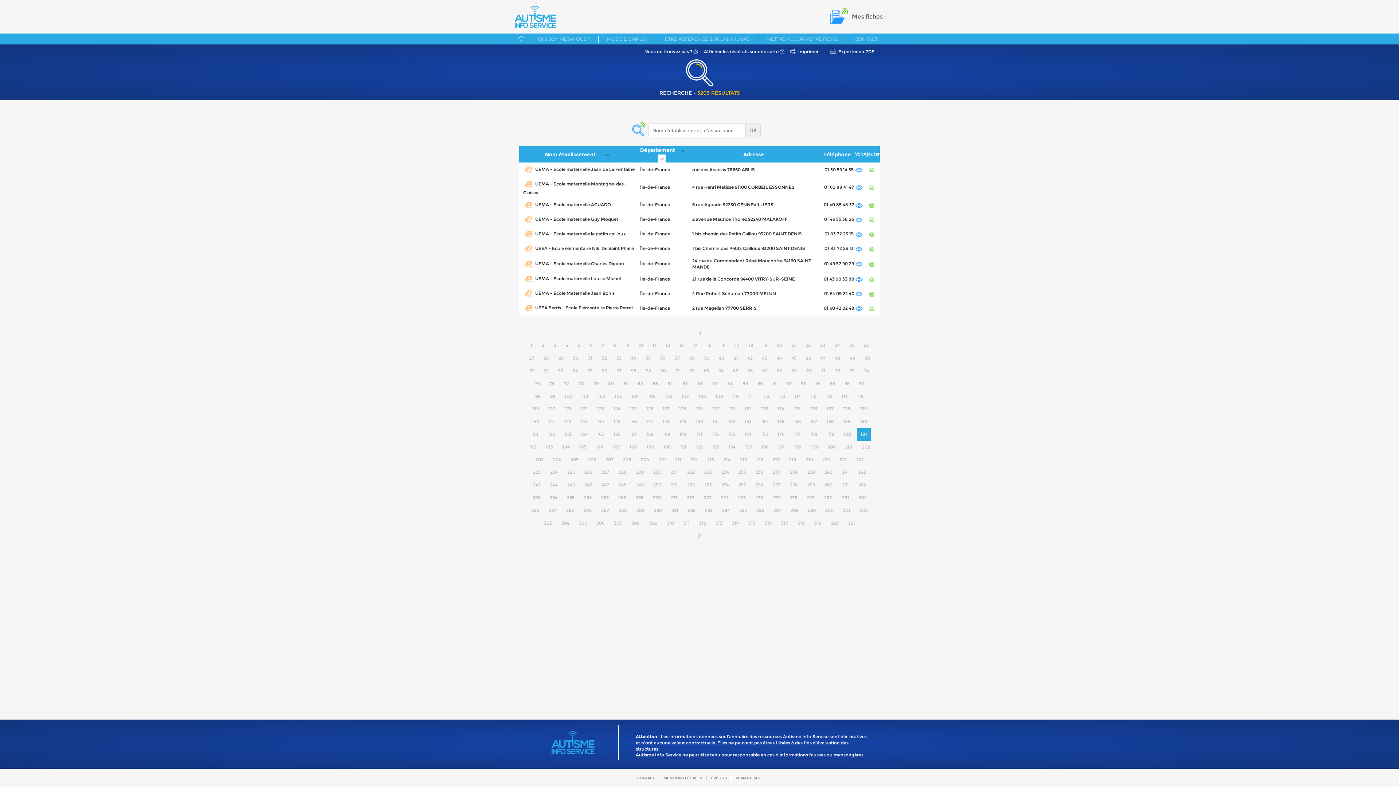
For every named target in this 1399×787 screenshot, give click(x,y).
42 (750, 358)
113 (782, 396)
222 (860, 459)
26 (866, 345)
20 (779, 345)
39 (706, 358)
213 (710, 459)
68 (779, 370)
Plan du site (749, 778)
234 (725, 472)
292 (691, 510)
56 (604, 370)
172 (715, 434)
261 (845, 485)
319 (817, 523)
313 (719, 523)
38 (692, 358)
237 (776, 472)
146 (633, 421)
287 (605, 510)
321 (851, 523)
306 (600, 523)
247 (605, 485)
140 (535, 421)
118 (860, 396)
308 (635, 523)
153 (748, 421)
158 (830, 421)
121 (568, 408)
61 (677, 370)
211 (678, 459)
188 (633, 447)
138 (846, 408)
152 (731, 421)
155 (780, 421)
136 (813, 408)
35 (648, 358)
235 (742, 472)
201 (849, 447)
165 (600, 434)
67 (764, 370)
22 (808, 345)
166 (617, 434)
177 (797, 434)
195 (748, 447)
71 (823, 370)
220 (826, 459)
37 (677, 358)
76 (551, 383)
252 (691, 485)
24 (837, 345)
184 (566, 447)
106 (668, 396)
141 (552, 421)
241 (845, 472)
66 (750, 370)
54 (575, 370)
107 (685, 396)
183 (549, 447)
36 (662, 358)
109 (719, 396)
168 (650, 434)
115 (813, 396)
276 (759, 497)
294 (726, 510)
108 (702, 396)
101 (585, 396)
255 (742, 485)
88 (730, 383)
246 (588, 485)
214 (727, 459)
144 (600, 421)
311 (686, 523)
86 (700, 383)
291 (674, 510)
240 (828, 472)
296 (760, 510)
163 (567, 434)
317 (784, 523)
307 (618, 523)
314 (735, 523)
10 (640, 345)
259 (811, 485)
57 (619, 370)
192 (699, 447)
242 (862, 472)
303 (548, 523)
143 (584, 421)
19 (765, 345)
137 (830, 408)
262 (862, 485)
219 (809, 459)
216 (759, 459)
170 (683, 434)
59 (648, 370)
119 (536, 408)
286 (588, 510)
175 (764, 434)
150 (699, 421)
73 (852, 370)
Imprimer (808, 51)
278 (793, 497)
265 (571, 497)
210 (662, 459)
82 (640, 383)
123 (600, 408)
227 (605, 472)
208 (627, 459)
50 (867, 358)
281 (845, 497)
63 (706, 370)
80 (611, 383)
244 (554, 485)
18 (751, 345)
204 (557, 459)
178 (814, 434)
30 (576, 358)
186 (599, 447)
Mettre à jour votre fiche (802, 39)
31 (590, 358)
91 (774, 383)
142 (567, 421)
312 (702, 523)
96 (847, 383)
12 (668, 345)
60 (663, 370)
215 (743, 459)
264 (553, 497)
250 (657, 485)
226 (588, 472)
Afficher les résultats (741, 51)
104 (635, 396)
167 (633, 434)
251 (674, 485)
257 (776, 485)
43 (764, 358)
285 (570, 510)
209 (645, 459)
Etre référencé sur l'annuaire (707, 39)
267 (605, 497)
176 (780, 434)
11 (654, 345)
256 (759, 485)
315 (751, 523)
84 (670, 383)
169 (666, 434)
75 (537, 383)
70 (809, 370)
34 (633, 358)
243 (537, 485)
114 (798, 396)
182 (532, 447)
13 (681, 345)
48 (837, 358)
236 (759, 472)
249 (640, 485)
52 (546, 370)
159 (846, 421)
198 (798, 447)
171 (699, 434)
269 (639, 497)
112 (766, 396)
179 (830, 434)
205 (575, 459)
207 (610, 459)
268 (622, 497)
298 (795, 510)
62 (691, 370)
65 (735, 370)
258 (794, 485)
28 (546, 358)
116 (829, 396)
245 (571, 485)
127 (666, 408)
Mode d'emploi (627, 39)
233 (708, 472)
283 (535, 510)
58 (633, 370)
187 (616, 447)
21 (794, 345)
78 (581, 383)
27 (531, 358)
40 (721, 358)
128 (682, 408)
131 (732, 408)
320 (835, 523)
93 (803, 383)
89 (745, 383)
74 (866, 370)
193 (715, 447)
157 (813, 421)
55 (589, 370)
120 (552, 408)
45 (793, 358)
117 (845, 396)
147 (649, 421)
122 (584, 408)
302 (864, 510)
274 (725, 497)
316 (768, 523)
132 (748, 408)
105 (651, 396)
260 (828, 485)
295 (743, 510)
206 (592, 459)
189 (650, 447)
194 (732, 447)
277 (776, 497)
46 (808, 358)
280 (828, 497)
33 (619, 358)
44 (779, 358)
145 (617, 421)
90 (760, 383)
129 (699, 408)
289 (640, 510)
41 (736, 358)
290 (658, 510)
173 (731, 434)
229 (640, 472)
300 (829, 510)
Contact (866, 39)
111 (751, 396)
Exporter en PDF (856, 51)
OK (753, 130)
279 (811, 497)
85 (685, 383)
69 (794, 370)
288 (623, 510)
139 (863, 408)
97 (861, 383)
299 (812, 510)
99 (552, 396)
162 (551, 434)
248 (623, 485)
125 (633, 408)
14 (695, 345)
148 (666, 421)
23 (822, 345)
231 (674, 472)
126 (649, 408)
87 (715, 383)
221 (843, 459)
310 (670, 523)
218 (792, 459)
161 (535, 434)
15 (709, 345)
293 (709, 510)
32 (604, 358)
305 (583, 523)
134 (780, 408)
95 (832, 383)
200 (831, 447)
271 (673, 497)
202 (866, 447)
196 (764, 447)
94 (817, 383)
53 (560, 370)
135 (797, 408)
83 (655, 383)
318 (801, 523)
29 (561, 358)
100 (568, 396)
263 (536, 497)
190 (667, 447)
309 (653, 523)
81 (625, 383)
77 (566, 383)
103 (618, 396)
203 (540, 459)
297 (777, 510)
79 (596, 383)
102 (601, 396)
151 (716, 421)
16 (723, 345)
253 (708, 485)
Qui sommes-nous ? (564, 39)
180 (847, 434)
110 (735, 396)
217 (776, 459)
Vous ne (668, 51)
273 (708, 497)
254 (725, 485)
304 (565, 523)
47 (823, 358)
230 (657, 472)
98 (538, 396)
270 (657, 497)
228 (623, 472)
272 (690, 497)
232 (691, 472)
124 (617, 408)
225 (571, 472)
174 (748, 434)
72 (837, 370)
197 (781, 447)
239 (811, 472)
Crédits (719, 778)
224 (554, 472)
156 (797, 421)
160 (863, 421)
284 (553, 510)
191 (683, 447)
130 (716, 408)
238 (794, 472)
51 (532, 370)
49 (852, 358)
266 (588, 497)
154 (764, 421)
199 (814, 447)
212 (694, 459)
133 (764, 408)
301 (846, 510)
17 (737, 345)
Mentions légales (682, 778)
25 (851, 345)
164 (584, 434)
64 (721, 370)
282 (863, 497)
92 (788, 383)
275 (742, 497)
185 (583, 447)
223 (537, 472)
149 (682, 421)
